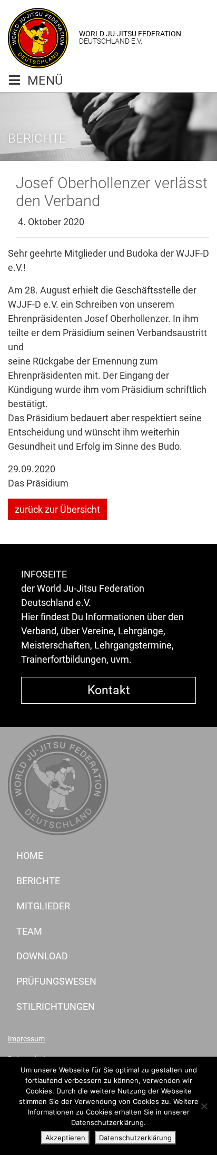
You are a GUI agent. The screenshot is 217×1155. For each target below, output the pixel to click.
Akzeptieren (65, 1137)
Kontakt (108, 690)
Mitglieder (43, 905)
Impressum (26, 1039)
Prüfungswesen (56, 981)
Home (29, 855)
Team (29, 931)
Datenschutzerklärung (135, 1137)
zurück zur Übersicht (57, 509)
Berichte (38, 880)
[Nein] (204, 1106)
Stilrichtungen (55, 1006)
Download (42, 955)
